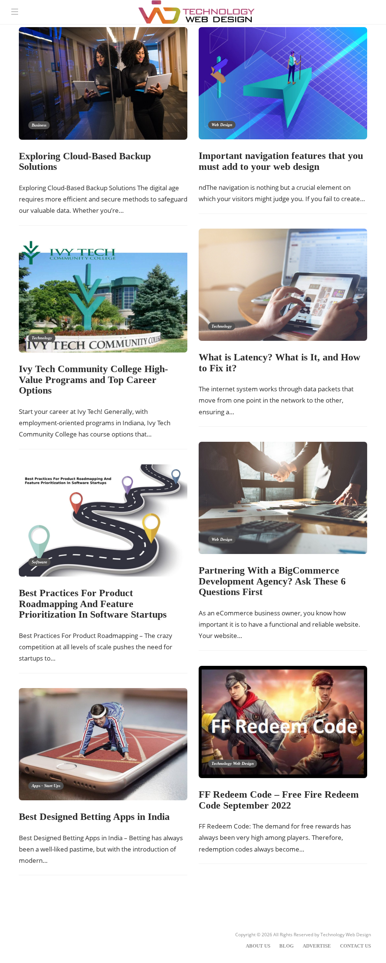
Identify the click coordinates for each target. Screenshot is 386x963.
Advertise (317, 946)
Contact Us (355, 946)
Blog (286, 946)
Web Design (221, 124)
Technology (221, 326)
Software (39, 562)
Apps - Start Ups (46, 785)
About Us (258, 946)
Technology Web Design (232, 763)
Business (39, 125)
